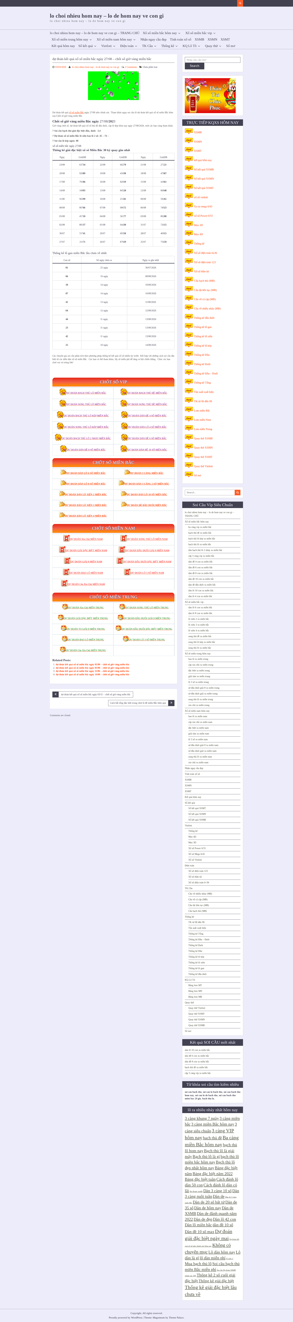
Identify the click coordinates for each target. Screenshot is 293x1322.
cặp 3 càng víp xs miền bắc (201, 556)
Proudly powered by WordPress (125, 1317)
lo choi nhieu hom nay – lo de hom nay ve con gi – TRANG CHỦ (94, 33)
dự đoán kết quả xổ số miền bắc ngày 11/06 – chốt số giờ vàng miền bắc (92, 671)
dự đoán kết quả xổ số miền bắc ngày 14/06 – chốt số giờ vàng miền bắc (92, 674)
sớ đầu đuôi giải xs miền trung (203, 693)
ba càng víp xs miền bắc (199, 527)
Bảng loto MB (195, 997)
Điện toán (127, 46)
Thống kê (167, 46)
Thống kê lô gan (203, 327)
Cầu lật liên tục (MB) (205, 290)
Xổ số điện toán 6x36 (205, 252)
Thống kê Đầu (202, 354)
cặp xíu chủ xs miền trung (200, 665)
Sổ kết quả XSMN (204, 178)
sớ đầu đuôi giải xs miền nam (202, 751)
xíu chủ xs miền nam (198, 762)
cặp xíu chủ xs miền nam (200, 722)
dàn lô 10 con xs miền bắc (200, 590)
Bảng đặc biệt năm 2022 (213, 1173)
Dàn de (218, 1196)
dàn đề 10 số (223, 1225)
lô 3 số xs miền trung (198, 682)
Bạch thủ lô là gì (206, 1156)
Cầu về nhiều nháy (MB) (207, 308)
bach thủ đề (212, 1138)
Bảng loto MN (195, 991)
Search (194, 65)
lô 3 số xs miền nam (198, 739)
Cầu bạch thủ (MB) (204, 280)
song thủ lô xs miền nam (200, 756)
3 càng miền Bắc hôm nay (212, 1124)
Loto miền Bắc (202, 410)
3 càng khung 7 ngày (202, 1118)
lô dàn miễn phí (213, 1258)
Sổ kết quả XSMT (204, 188)
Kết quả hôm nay (63, 46)
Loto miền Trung (203, 429)
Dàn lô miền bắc (198, 1225)
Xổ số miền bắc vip (198, 33)
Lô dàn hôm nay (221, 1252)
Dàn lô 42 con (224, 1219)
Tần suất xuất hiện (204, 392)
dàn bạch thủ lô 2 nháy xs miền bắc (205, 550)
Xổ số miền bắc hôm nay (160, 33)
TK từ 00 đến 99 (203, 401)
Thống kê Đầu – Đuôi (206, 373)
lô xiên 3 (229, 1259)
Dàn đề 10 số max (199, 1231)
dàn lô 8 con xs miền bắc (200, 613)
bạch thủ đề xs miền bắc (199, 533)
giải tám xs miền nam (198, 733)
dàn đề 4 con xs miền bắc (200, 561)
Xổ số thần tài (201, 271)
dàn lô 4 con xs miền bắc (200, 596)
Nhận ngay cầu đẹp (153, 39)
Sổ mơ (230, 46)
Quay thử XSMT (203, 456)
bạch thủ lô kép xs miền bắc (201, 538)
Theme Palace (176, 1317)
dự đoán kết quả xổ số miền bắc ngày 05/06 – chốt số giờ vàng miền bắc (92, 668)
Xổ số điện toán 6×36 (198, 882)
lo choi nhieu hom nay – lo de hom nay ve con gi (107, 16)
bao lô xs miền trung (198, 659)
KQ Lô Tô (190, 46)
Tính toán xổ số (180, 39)
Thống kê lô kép (203, 345)
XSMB (199, 39)
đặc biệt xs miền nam (198, 728)
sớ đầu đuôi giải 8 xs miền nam (203, 745)
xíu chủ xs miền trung (198, 705)
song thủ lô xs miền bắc (199, 648)
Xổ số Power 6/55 (197, 848)
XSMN (212, 39)
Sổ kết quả (85, 46)
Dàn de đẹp (203, 1219)
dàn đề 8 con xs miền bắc (200, 573)
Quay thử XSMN (203, 447)
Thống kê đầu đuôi (204, 317)
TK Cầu (147, 46)
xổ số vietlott (201, 197)
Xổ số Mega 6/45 (196, 854)
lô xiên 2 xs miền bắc (198, 619)
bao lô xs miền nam (197, 716)
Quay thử (211, 46)
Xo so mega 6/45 (203, 206)
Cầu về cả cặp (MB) (205, 299)
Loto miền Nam (202, 419)
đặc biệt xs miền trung (199, 670)
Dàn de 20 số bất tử (209, 1202)
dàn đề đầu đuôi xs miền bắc (202, 585)
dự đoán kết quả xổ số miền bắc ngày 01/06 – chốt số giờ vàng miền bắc (92, 664)
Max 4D (198, 234)
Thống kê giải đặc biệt (216, 1281)
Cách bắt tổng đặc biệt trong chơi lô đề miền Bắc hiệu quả (138, 703)
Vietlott (106, 46)
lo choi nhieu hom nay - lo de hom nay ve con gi (95, 67)
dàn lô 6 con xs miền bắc (200, 607)
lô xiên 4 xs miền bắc (198, 630)
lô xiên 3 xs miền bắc (198, 625)
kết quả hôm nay (203, 160)
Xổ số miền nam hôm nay (114, 39)
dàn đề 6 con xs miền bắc (200, 567)
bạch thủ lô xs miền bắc (199, 544)
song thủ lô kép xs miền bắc (201, 642)
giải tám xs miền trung (199, 676)
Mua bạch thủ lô (198, 1263)
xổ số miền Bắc (76, 112)
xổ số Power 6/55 (203, 215)
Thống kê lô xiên (203, 336)
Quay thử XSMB (203, 438)
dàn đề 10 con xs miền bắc (201, 579)
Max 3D (198, 225)
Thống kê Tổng (202, 382)
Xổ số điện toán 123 (205, 262)
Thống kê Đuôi (202, 364)
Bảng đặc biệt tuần (200, 1179)
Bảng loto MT (195, 985)
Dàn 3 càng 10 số (217, 1191)
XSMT (225, 39)
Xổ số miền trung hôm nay (70, 39)
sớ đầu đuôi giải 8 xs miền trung (203, 688)
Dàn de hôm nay (207, 1208)
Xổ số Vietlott (195, 860)
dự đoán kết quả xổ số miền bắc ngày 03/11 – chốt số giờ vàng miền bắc (95, 694)
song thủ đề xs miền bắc (199, 636)
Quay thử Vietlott (203, 466)
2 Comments (131, 67)
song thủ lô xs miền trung (200, 699)
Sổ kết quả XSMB (204, 169)
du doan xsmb (196, 1191)
